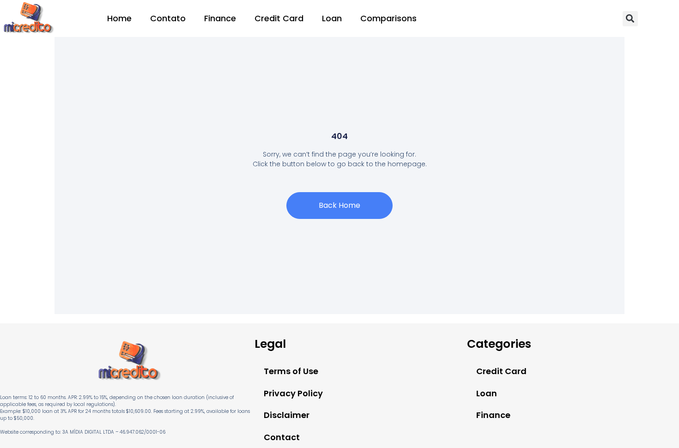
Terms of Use (291, 371)
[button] (630, 18)
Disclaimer (286, 415)
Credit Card (279, 18)
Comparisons (388, 18)
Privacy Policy (293, 393)
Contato (168, 18)
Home (119, 18)
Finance (220, 18)
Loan (332, 18)
